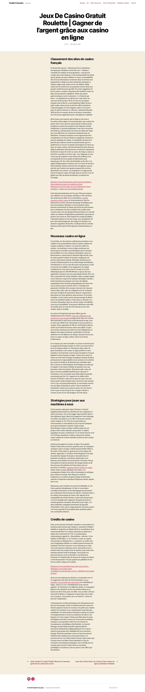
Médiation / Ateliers (123, 3)
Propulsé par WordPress (53, 688)
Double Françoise (16, 3)
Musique (82, 3)
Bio (88, 3)
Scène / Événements (109, 3)
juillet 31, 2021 (77, 44)
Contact (133, 3)
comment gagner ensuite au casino (79, 468)
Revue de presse (96, 3)
